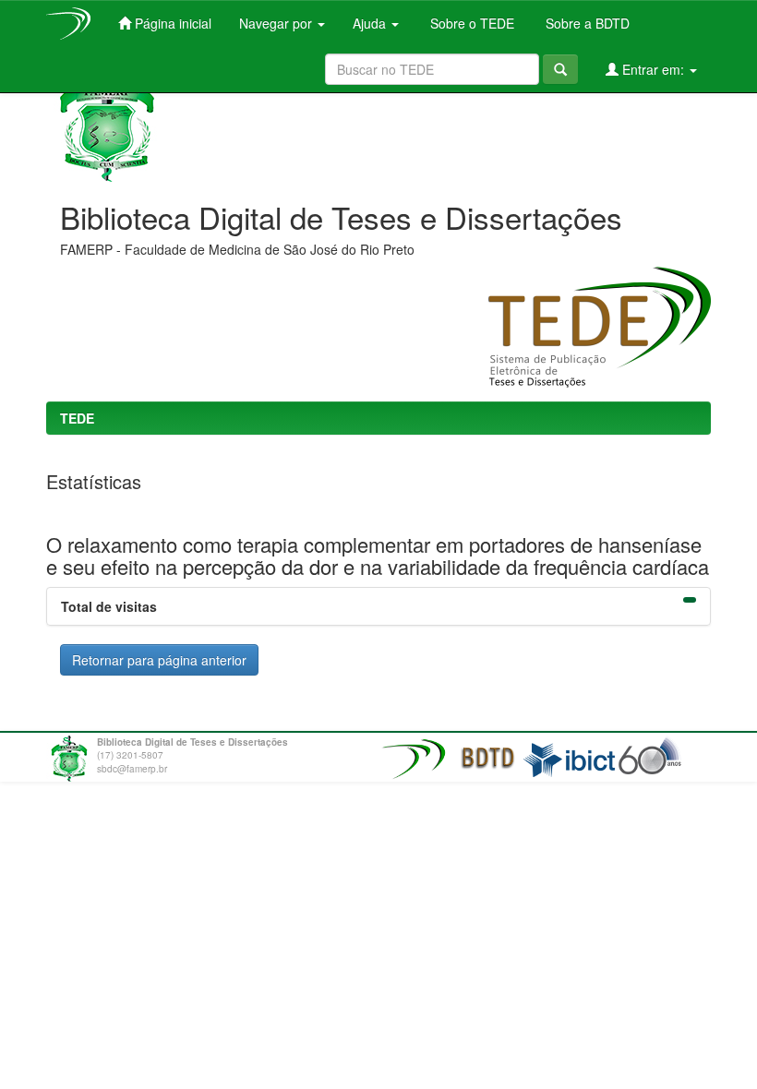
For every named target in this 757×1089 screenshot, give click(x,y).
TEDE (77, 418)
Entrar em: (653, 69)
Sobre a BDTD (586, 23)
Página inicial (171, 23)
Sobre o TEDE (470, 23)
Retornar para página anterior (159, 660)
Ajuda (371, 23)
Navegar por (277, 23)
